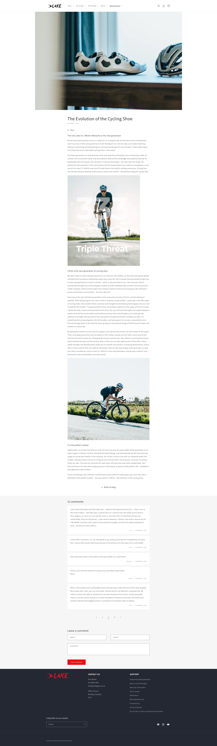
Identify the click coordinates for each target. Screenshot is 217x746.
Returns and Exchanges (138, 683)
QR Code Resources (137, 699)
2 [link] (108, 617)
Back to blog (110, 487)
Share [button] (72, 130)
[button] (70, 5)
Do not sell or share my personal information (146, 711)
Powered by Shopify (66, 740)
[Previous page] (96, 617)
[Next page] (120, 617)
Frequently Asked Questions (140, 679)
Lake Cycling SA (55, 740)
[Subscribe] (84, 724)
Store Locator (135, 691)
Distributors (134, 695)
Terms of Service (136, 707)
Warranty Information (138, 687)
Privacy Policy (135, 703)
